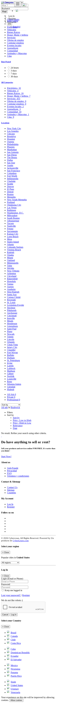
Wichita (10, 268)
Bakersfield (12, 278)
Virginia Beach (14, 249)
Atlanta (10, 244)
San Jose (11, 163)
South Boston (13, 218)
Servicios (11, 37)
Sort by (16, 417)
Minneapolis (12, 263)
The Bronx (12, 157)
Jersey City (12, 347)
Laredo (10, 365)
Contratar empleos (15, 43)
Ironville (11, 318)
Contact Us (12, 487)
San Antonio (13, 152)
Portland (11, 202)
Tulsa (9, 265)
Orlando (11, 342)
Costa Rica (16, 643)
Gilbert (10, 373)
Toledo (10, 336)
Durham (11, 358)
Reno (9, 381)
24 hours (15, 67)
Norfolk (10, 376)
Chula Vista (12, 344)
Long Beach (12, 236)
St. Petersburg (13, 360)
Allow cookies (16, 700)
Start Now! (6, 456)
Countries (11, 492)
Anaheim (11, 289)
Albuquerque (13, 220)
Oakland (11, 260)
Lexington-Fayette (15, 305)
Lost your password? (11, 595)
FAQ (9, 473)
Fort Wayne (12, 352)
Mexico (14, 665)
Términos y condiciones (18, 476)
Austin (10, 165)
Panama (14, 672)
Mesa (9, 239)
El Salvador (16, 659)
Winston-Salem (14, 384)
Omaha (10, 255)
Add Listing (12, 21)
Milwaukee (12, 215)
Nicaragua (15, 669)
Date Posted (6, 62)
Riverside (11, 300)
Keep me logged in (13, 590)
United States (17, 685)
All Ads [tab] (11, 394)
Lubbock (11, 368)
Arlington (11, 273)
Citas (9, 56)
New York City (14, 128)
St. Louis (11, 302)
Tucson (10, 223)
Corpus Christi (13, 297)
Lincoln (10, 339)
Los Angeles (13, 131)
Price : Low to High (22, 420)
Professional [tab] (13, 399)
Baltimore (11, 210)
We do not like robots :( (12, 600)
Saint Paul (11, 329)
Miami (10, 257)
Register (12, 18)
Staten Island (13, 242)
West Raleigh (13, 292)
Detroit (10, 192)
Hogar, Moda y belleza (17, 35)
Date (15, 428)
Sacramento (12, 231)
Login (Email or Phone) (12, 578)
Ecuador (14, 656)
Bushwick (15, 407)
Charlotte (11, 181)
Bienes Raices (13, 32)
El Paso (10, 189)
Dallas (10, 160)
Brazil (13, 632)
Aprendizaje (12, 48)
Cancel (5, 615)
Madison (11, 371)
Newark (10, 334)
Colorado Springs (15, 247)
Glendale (11, 387)
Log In (10, 504)
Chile (13, 639)
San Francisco (13, 170)
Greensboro (12, 326)
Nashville (11, 226)
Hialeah (10, 389)
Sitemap (10, 490)
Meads (10, 321)
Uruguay (15, 689)
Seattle (10, 184)
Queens (10, 141)
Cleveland (11, 276)
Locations (5, 123)
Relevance (18, 425)
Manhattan (12, 149)
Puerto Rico (16, 676)
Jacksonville (12, 168)
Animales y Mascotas (17, 53)
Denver (10, 186)
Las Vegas (12, 207)
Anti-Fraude (12, 468)
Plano (9, 331)
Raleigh (10, 252)
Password (5, 584)
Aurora (10, 286)
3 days (14, 70)
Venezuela (15, 692)
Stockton (11, 307)
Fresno (10, 228)
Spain (13, 682)
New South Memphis (17, 199)
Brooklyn (11, 136)
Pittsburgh (11, 310)
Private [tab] (11, 397)
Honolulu (11, 281)
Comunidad (12, 50)
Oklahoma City (14, 205)
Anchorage (12, 313)
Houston (11, 139)
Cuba (13, 649)
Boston (10, 194)
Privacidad (12, 470)
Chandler (11, 350)
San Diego (12, 155)
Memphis (11, 197)
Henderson (12, 323)
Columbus (12, 173)
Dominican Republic (20, 652)
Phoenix (11, 147)
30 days (14, 76)
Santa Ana (12, 294)
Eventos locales (14, 45)
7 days (14, 73)
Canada (14, 636)
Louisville (11, 379)
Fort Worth (12, 176)
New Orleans (13, 271)
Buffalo (10, 355)
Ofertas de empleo (15, 40)
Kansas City (12, 234)
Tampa (10, 284)
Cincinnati (12, 315)
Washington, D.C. (15, 213)
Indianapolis (12, 178)
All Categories (7, 82)
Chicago (11, 134)
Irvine (9, 363)
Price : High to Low (22, 423)
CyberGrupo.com (21, 540)
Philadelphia (12, 144)
